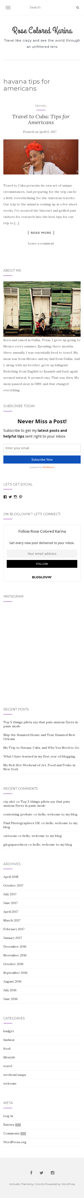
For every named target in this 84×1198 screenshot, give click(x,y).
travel (41, 105)
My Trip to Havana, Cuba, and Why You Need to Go (41, 748)
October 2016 (13, 964)
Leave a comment (41, 243)
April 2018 (10, 877)
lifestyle (9, 1057)
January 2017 (12, 938)
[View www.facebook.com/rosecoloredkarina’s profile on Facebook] (5, 497)
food (6, 1049)
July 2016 (10, 990)
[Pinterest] (20, 497)
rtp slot (9, 802)
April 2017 (10, 912)
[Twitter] (10, 497)
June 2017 (10, 903)
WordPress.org (14, 1142)
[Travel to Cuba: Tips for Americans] (40, 156)
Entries (12, 1125)
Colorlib (39, 1184)
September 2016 (15, 973)
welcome (10, 1083)
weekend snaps (14, 1075)
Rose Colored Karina (42, 30)
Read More (41, 232)
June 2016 (10, 999)
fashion (8, 1040)
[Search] (78, 7)
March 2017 (11, 920)
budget (8, 1031)
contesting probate (17, 814)
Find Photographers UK (21, 823)
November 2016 (15, 955)
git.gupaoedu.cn (15, 845)
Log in (8, 1116)
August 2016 (12, 981)
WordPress (68, 1184)
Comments (14, 1133)
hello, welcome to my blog (58, 814)
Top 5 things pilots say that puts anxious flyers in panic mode (36, 804)
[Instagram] (15, 497)
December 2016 (14, 947)
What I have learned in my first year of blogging (39, 756)
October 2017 (13, 885)
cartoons (10, 836)
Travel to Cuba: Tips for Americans (41, 119)
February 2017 (13, 929)
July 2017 (9, 894)
